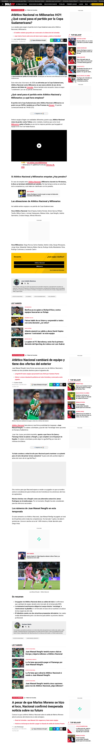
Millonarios (15, 124)
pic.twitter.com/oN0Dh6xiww (37, 162)
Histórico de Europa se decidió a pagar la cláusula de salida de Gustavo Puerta (39, 723)
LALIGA (81, 4)
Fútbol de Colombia (32, 10)
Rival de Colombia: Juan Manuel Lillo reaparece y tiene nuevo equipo (36, 720)
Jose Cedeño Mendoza (19, 39)
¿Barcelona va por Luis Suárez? (53, 1)
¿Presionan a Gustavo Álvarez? (70, 1)
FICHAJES (62, 4)
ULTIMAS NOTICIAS (21, 4)
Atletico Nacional (17, 296)
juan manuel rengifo (32, 638)
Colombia (30, 87)
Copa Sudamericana (39, 296)
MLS (86, 4)
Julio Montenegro (19, 727)
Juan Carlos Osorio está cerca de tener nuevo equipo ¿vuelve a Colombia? (37, 36)
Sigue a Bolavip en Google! (39, 40)
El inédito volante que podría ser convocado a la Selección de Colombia (36, 32)
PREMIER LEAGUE (72, 4)
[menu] (3, 4)
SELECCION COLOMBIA (35, 4)
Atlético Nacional (34, 182)
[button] (55, 40)
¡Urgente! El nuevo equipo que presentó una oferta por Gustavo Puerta (37, 374)
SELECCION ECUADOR (50, 4)
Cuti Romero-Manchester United (36, 1)
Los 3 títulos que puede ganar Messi (17, 1)
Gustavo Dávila (18, 382)
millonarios (51, 296)
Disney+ (52, 105)
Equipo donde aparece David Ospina (88, 1)
